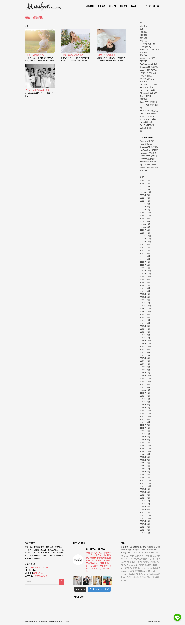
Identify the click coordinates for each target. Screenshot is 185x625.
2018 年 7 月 (145, 320)
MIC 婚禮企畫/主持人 (148, 119)
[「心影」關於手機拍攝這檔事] (40, 76)
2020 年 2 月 (145, 265)
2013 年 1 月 (145, 512)
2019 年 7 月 (145, 285)
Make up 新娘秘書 (147, 116)
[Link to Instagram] (150, 6)
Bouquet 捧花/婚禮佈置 (149, 110)
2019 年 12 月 (145, 270)
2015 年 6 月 (145, 428)
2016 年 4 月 (145, 398)
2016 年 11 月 (145, 378)
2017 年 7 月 (145, 355)
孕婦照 (147, 556)
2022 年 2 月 (145, 206)
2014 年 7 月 (145, 460)
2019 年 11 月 (145, 273)
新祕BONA (137, 553)
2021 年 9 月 (145, 218)
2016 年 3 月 (145, 401)
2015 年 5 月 (145, 430)
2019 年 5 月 (145, 291)
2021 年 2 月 (145, 230)
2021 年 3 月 (145, 227)
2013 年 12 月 (145, 480)
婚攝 (122, 546)
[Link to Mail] (158, 6)
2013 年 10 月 (145, 486)
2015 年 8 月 (145, 422)
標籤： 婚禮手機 (34, 17)
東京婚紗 (137, 568)
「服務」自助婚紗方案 (34, 54)
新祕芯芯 (136, 577)
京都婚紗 (138, 556)
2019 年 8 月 (145, 282)
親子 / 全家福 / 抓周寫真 (149, 49)
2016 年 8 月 (145, 387)
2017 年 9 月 (145, 349)
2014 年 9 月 (145, 454)
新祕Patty (144, 571)
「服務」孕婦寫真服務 (106, 54)
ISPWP (150, 568)
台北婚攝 (135, 547)
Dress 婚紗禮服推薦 (148, 113)
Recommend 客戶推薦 (149, 90)
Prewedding (131, 565)
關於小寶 (143, 81)
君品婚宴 (130, 577)
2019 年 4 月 (145, 294)
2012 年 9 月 (145, 521)
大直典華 (123, 580)
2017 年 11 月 (145, 343)
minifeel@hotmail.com (39, 567)
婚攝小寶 (128, 546)
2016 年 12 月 (145, 375)
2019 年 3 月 (145, 297)
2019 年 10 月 (145, 276)
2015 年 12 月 (145, 410)
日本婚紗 (131, 556)
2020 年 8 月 (145, 247)
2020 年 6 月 (145, 253)
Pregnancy (124, 571)
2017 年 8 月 (145, 352)
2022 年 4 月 (145, 201)
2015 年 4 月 (145, 433)
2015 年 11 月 (145, 413)
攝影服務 (143, 32)
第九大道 (153, 556)
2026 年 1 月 (145, 180)
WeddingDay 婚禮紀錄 (149, 58)
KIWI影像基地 (154, 562)
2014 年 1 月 (145, 477)
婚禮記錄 (143, 38)
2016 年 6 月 (145, 393)
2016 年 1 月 (145, 407)
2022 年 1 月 (145, 209)
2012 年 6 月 (145, 530)
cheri (143, 556)
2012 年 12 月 (145, 515)
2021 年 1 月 (145, 233)
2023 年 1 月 (145, 189)
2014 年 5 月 (145, 465)
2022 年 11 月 (145, 192)
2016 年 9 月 (145, 384)
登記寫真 (143, 26)
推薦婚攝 (150, 547)
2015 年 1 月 (145, 442)
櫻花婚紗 (146, 559)
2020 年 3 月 (145, 262)
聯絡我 (142, 131)
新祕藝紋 (129, 549)
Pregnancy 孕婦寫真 (148, 72)
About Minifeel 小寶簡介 (149, 84)
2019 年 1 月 (145, 302)
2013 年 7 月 (145, 494)
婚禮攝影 (150, 550)
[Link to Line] (154, 6)
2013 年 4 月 (145, 503)
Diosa (124, 577)
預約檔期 (143, 52)
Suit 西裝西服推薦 (147, 125)
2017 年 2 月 (145, 369)
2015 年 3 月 (145, 436)
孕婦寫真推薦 (154, 553)
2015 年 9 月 (145, 419)
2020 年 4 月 (145, 259)
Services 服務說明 (147, 158)
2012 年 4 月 (145, 532)
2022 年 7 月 (145, 195)
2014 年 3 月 (145, 471)
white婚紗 (148, 574)
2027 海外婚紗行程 (147, 43)
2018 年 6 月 (145, 323)
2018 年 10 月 (145, 311)
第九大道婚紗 (138, 559)
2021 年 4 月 (145, 224)
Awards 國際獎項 (146, 87)
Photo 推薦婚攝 (146, 122)
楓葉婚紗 (148, 565)
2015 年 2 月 (145, 439)
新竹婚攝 (139, 562)
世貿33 (148, 577)
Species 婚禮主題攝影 (149, 70)
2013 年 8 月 (145, 492)
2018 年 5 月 (145, 326)
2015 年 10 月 (145, 416)
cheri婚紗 (142, 547)
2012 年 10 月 (145, 518)
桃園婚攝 (146, 562)
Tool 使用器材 (145, 96)
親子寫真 (138, 571)
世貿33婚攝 (155, 577)
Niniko (126, 559)
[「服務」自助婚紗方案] (40, 41)
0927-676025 (38, 573)
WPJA (122, 568)
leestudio (157, 621)
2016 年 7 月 (145, 390)
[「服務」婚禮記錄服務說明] (75, 41)
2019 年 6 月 (145, 288)
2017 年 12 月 (145, 340)
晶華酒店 (123, 565)
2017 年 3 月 (145, 366)
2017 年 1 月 (145, 372)
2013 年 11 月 (145, 483)
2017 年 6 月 (145, 358)
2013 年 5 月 (145, 500)
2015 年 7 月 (145, 425)
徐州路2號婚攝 (133, 574)
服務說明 (143, 61)
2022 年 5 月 (145, 198)
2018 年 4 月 (145, 328)
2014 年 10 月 (145, 451)
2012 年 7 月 (145, 527)
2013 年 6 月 (145, 497)
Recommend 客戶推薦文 (149, 155)
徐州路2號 (156, 568)
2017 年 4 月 (145, 364)
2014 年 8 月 (145, 457)
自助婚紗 (143, 35)
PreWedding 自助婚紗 (148, 64)
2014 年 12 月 (145, 445)
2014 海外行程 (145, 46)
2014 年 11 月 (145, 448)
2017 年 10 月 (145, 346)
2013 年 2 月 (145, 509)
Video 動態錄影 (146, 128)
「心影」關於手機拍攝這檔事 (37, 90)
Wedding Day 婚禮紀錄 (149, 167)
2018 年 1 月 (145, 337)
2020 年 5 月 (145, 256)
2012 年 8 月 (145, 524)
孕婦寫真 (143, 40)
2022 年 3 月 (145, 203)
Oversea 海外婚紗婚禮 (149, 67)
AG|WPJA (144, 568)
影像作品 (143, 55)
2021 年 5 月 (145, 221)
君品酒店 (142, 574)
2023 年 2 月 (145, 186)
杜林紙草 (131, 571)
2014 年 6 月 (145, 462)
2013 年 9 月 (145, 489)
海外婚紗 (145, 553)
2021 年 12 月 (145, 212)
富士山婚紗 (152, 571)
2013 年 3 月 (145, 506)
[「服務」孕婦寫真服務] (111, 41)
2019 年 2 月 (145, 299)
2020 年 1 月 (145, 267)
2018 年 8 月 (145, 317)
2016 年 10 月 (145, 381)
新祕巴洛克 (124, 556)
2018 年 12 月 (145, 305)
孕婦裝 (131, 559)
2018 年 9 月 (145, 314)
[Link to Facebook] (146, 6)
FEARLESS (124, 574)
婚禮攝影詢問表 (41, 576)
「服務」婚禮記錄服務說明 (72, 54)
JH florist (133, 562)
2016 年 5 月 (145, 396)
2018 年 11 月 (145, 308)
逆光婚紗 (143, 577)
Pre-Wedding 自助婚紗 (149, 149)
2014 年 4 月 (145, 468)
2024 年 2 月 (145, 183)
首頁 (142, 29)
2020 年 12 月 (145, 235)
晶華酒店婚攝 (129, 568)
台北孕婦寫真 (139, 565)
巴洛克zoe (153, 559)
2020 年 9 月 (145, 244)
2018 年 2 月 (145, 334)
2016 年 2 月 (145, 404)
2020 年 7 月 (145, 250)
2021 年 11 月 (145, 215)
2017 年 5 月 (145, 361)
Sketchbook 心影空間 (148, 93)
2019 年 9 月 (145, 279)
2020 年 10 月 (145, 241)
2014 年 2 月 (145, 474)
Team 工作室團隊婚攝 (148, 102)
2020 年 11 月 (145, 238)
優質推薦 (143, 99)
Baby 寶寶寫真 (146, 75)
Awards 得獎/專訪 (147, 78)
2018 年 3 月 (145, 331)
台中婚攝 (154, 565)
